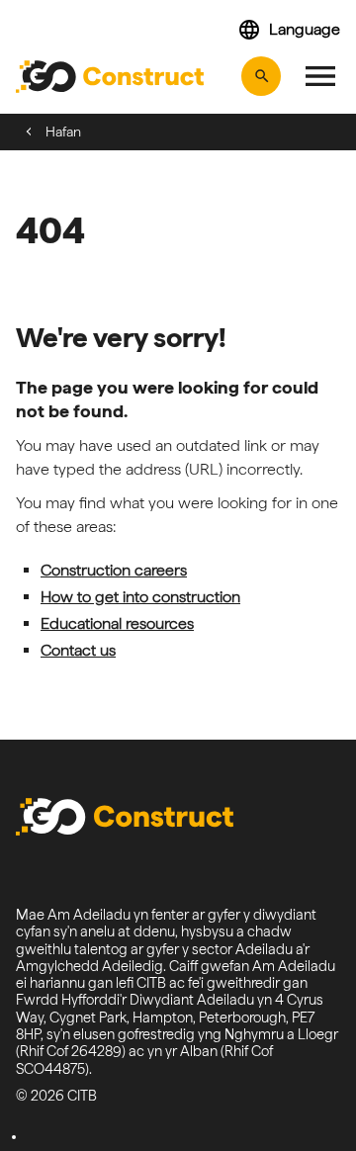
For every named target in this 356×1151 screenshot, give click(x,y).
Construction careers (114, 570)
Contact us (78, 650)
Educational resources (117, 623)
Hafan (63, 131)
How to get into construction (140, 596)
